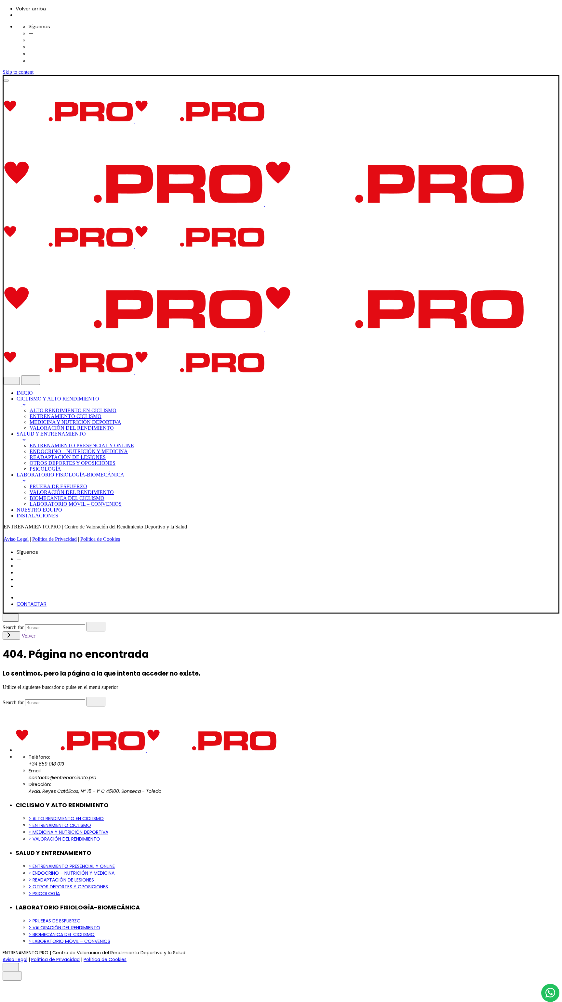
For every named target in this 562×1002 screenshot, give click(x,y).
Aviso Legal (16, 539)
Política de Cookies (100, 539)
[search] (96, 626)
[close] (12, 381)
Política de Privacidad (54, 539)
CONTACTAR (32, 604)
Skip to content (18, 72)
